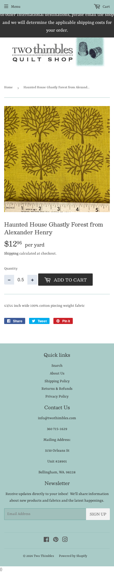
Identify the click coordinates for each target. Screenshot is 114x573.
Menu (15, 7)
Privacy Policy (57, 396)
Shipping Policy (57, 381)
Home (8, 87)
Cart (106, 7)
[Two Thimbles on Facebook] (46, 541)
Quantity (10, 269)
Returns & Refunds (57, 389)
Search (57, 366)
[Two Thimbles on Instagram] (65, 541)
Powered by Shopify (73, 556)
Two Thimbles (44, 556)
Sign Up (98, 514)
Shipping (11, 254)
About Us (57, 373)
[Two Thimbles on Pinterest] (56, 541)
